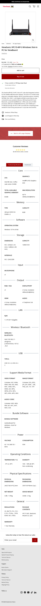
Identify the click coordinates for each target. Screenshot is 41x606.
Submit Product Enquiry (8, 555)
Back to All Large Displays (21, 133)
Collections (8, 43)
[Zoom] (33, 40)
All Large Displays (17, 43)
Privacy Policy (5, 577)
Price (3, 59)
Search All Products (7, 552)
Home (3, 43)
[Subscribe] (34, 540)
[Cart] (34, 6)
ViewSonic (4, 53)
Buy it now (20, 77)
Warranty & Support (7, 570)
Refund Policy (5, 582)
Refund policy (5, 560)
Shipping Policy (5, 584)
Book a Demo (5, 567)
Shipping (10, 66)
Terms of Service (6, 557)
